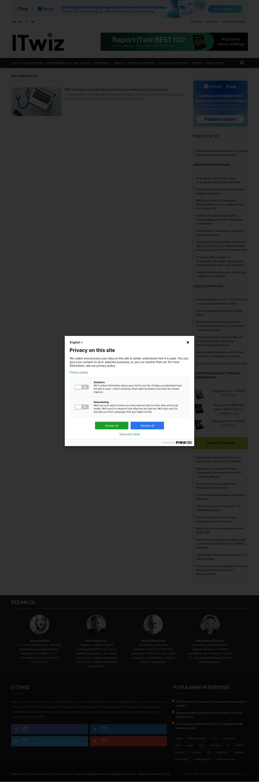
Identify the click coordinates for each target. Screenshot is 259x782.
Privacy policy (79, 372)
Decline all (147, 425)
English (75, 342)
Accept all (111, 425)
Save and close (129, 434)
